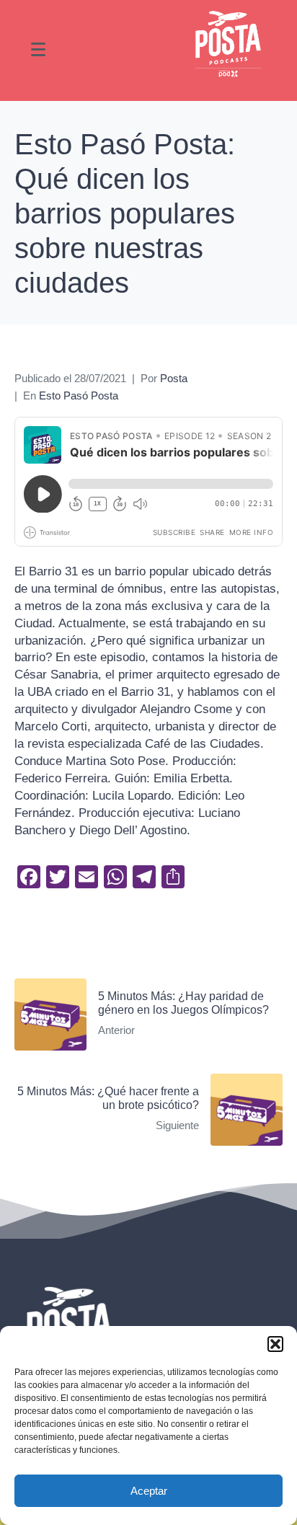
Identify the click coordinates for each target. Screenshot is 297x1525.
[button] (275, 1344)
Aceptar (148, 1491)
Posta (173, 378)
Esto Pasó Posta (78, 396)
